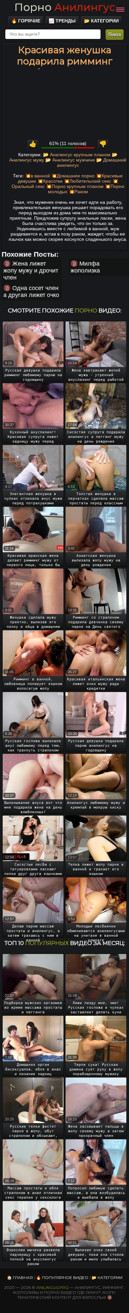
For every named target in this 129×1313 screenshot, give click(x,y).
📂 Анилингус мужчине (70, 160)
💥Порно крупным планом (75, 186)
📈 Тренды (62, 20)
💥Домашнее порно (73, 175)
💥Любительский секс (87, 181)
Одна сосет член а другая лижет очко (31, 291)
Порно (64, 7)
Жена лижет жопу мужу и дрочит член (30, 270)
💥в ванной (37, 175)
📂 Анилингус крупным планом (76, 154)
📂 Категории (101, 20)
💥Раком (78, 191)
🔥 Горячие (25, 20)
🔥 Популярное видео (62, 1277)
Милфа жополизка (85, 267)
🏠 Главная (20, 1277)
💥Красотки (50, 181)
